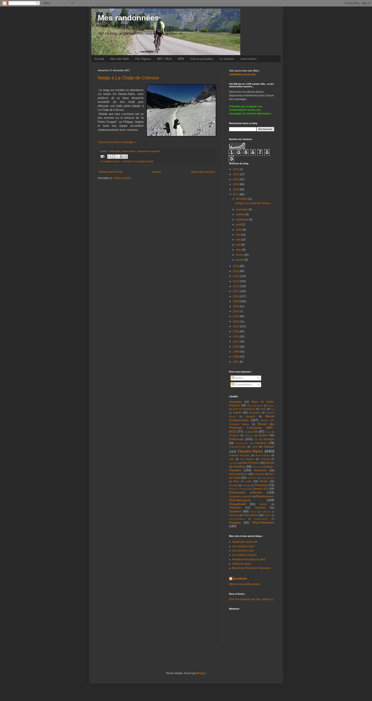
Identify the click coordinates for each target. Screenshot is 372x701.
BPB (181, 58)
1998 (236, 356)
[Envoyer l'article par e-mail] (102, 156)
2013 (236, 281)
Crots (268, 432)
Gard (254, 446)
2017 (236, 194)
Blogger (201, 673)
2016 (236, 266)
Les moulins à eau (243, 550)
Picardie (233, 485)
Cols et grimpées (201, 58)
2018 (236, 189)
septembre (242, 219)
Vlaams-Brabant (237, 519)
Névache (257, 467)
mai (238, 239)
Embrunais (114, 151)
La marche (226, 58)
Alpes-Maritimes (255, 405)
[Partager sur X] (117, 156)
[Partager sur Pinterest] (126, 156)
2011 (236, 291)
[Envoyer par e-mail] (109, 156)
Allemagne (235, 401)
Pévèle (264, 481)
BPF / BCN (164, 58)
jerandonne (240, 578)
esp (256, 439)
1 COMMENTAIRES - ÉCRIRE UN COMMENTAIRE (126, 161)
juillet (239, 229)
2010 (236, 296)
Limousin (265, 459)
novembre (242, 209)
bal (272, 409)
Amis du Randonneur (244, 409)
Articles (238, 377)
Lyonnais (233, 463)
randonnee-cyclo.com (245, 541)
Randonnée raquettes (148, 151)
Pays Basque (267, 478)
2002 (236, 336)
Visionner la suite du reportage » (117, 142)
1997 (236, 361)
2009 (236, 301)
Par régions (143, 58)
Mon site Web (119, 58)
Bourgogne (254, 412)
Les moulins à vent (243, 546)
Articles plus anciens (203, 171)
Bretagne (250, 416)
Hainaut (269, 446)
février (240, 254)
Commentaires (243, 384)
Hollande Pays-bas (239, 455)
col (245, 432)
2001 (236, 341)
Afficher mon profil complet (244, 584)
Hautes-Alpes (129, 151)
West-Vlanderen (263, 522)
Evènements (242, 443)
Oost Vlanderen (238, 474)
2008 (236, 306)
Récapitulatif (237, 504)
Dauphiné (234, 435)
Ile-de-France (263, 455)
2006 (236, 316)
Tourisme (235, 511)
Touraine (260, 507)
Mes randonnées (128, 17)
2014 (236, 276)
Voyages (235, 522)
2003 (236, 331)
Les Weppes (247, 459)
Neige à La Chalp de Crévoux (128, 77)
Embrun (263, 435)
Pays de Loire (242, 481)
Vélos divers (250, 515)
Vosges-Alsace (261, 519)
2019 (236, 184)
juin (238, 234)
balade (237, 412)
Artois (263, 409)
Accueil (99, 58)
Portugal (246, 485)
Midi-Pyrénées (250, 462)
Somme (263, 504)
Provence (261, 485)
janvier (240, 259)
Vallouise (266, 511)
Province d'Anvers (238, 489)
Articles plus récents (110, 171)
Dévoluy (249, 435)
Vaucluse (234, 515)
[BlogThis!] (113, 156)
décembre (242, 198)
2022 (236, 169)
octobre (240, 214)
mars (239, 249)
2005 (236, 321)
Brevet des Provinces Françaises (251, 568)
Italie (231, 459)
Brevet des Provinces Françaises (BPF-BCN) (251, 427)
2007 (236, 311)
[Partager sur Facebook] (121, 156)
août (239, 224)
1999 (236, 351)
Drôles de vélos (241, 563)
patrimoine (251, 478)
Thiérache (235, 507)
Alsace (271, 405)
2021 (236, 174)
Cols (255, 431)
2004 (236, 326)
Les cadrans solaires (244, 554)
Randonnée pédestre (245, 492)
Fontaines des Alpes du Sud (248, 559)
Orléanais (259, 474)
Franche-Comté (237, 446)
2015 (236, 271)
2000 (236, 346)
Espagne (269, 439)
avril (239, 244)
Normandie (260, 470)
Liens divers (248, 58)
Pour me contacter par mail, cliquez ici (251, 599)
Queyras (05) (260, 488)
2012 (236, 286)
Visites (267, 515)
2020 (236, 179)
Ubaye (253, 511)
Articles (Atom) (122, 178)
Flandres (260, 443)
